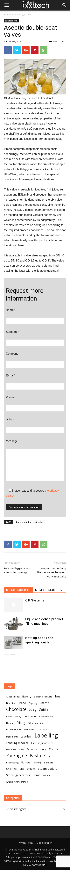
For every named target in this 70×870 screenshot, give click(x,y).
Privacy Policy (25, 842)
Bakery (26, 696)
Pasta (35, 755)
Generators (30, 729)
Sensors (48, 762)
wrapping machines (17, 781)
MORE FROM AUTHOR (48, 590)
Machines (11, 749)
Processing (12, 762)
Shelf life (11, 768)
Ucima (36, 775)
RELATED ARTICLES (18, 590)
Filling (21, 723)
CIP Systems (34, 600)
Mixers (32, 749)
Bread (22, 703)
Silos (21, 769)
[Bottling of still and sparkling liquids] (13, 642)
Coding (32, 710)
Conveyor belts (46, 716)
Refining (37, 762)
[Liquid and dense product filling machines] (13, 623)
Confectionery (13, 716)
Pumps (25, 762)
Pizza (47, 756)
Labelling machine (17, 743)
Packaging (16, 755)
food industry (13, 729)
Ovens (53, 749)
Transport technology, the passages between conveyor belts (51, 572)
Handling (44, 729)
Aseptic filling (12, 696)
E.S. (6, 41)
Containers (30, 716)
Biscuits (10, 703)
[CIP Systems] (13, 605)
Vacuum (47, 775)
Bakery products (43, 696)
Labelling (46, 735)
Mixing (42, 749)
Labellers (26, 736)
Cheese (44, 703)
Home (7, 14)
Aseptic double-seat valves (30, 522)
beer (58, 696)
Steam (31, 768)
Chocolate (16, 709)
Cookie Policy (44, 842)
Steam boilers (47, 768)
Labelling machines (42, 743)
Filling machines (36, 723)
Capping (33, 703)
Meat (21, 749)
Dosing (10, 722)
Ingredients (12, 736)
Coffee (44, 710)
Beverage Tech (22, 14)
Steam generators (18, 775)
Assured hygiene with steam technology (17, 570)
